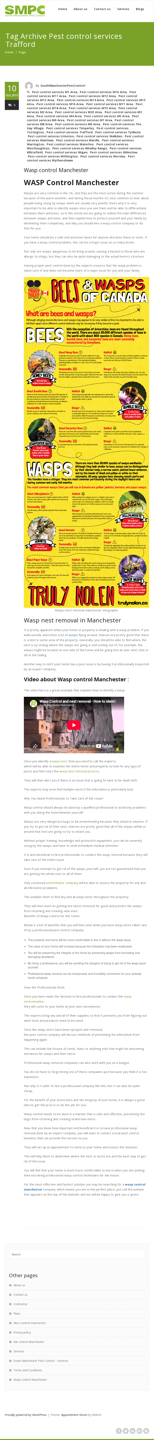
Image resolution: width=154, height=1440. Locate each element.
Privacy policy (22, 1332)
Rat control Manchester (28, 1342)
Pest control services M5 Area (106, 116)
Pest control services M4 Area (59, 116)
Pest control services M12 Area (92, 96)
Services (123, 9)
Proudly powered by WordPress (26, 1415)
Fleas (16, 1313)
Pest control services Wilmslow (113, 152)
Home (62, 9)
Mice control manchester (29, 1323)
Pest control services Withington (53, 156)
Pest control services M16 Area (59, 104)
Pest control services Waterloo (70, 144)
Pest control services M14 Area (80, 100)
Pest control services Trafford (69, 132)
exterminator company (62, 883)
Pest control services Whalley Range (79, 148)
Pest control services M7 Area (89, 120)
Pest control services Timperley (70, 128)
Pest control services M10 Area (103, 92)
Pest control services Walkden (99, 136)
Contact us (102, 9)
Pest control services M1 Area (54, 92)
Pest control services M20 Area (78, 112)
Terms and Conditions (27, 1370)
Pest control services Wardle (77, 140)
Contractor (20, 1304)
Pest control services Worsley (102, 156)
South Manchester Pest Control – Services (40, 1361)
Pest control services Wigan (66, 152)
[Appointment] (25, 11)
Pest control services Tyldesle (118, 132)
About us (80, 9)
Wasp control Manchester (56, 170)
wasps (73, 635)
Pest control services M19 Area (92, 108)
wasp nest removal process (79, 771)
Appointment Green (74, 1415)
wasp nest (59, 761)
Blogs (140, 9)
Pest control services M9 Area (77, 124)
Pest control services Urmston (51, 136)
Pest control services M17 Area (109, 104)
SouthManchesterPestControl (63, 85)
